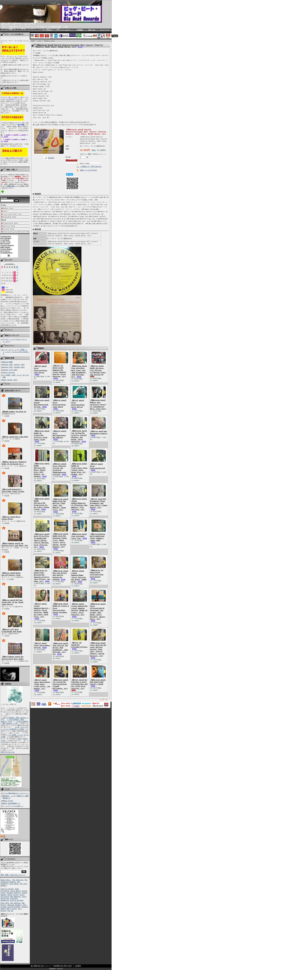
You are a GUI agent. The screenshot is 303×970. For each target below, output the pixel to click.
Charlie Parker (7, 889)
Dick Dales (14, 884)
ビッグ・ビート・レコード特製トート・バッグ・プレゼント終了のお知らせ (16, 352)
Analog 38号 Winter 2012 (14, 364)
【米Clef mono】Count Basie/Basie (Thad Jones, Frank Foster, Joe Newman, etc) (42, 684)
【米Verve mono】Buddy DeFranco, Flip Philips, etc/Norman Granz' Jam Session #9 (98, 370)
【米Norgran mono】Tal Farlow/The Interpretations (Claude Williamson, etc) (61, 684)
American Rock (9, 226)
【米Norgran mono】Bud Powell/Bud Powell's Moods (98, 682)
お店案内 (78, 966)
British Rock (8, 229)
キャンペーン (9, 346)
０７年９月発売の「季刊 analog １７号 (14, 722)
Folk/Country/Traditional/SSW (16, 232)
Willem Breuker (14, 907)
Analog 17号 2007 (10, 370)
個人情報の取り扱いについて (41, 966)
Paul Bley (5, 903)
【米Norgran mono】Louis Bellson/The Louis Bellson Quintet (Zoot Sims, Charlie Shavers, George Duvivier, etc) (98, 649)
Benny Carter (13, 895)
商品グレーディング (12, 335)
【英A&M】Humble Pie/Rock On (14, 412)
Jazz (4, 205)
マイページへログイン (63, 30)
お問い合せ (92, 30)
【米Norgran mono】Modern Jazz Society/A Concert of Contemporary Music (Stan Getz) (98, 404)
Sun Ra (10, 911)
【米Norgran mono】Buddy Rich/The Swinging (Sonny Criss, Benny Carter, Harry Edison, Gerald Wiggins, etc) (61, 540)
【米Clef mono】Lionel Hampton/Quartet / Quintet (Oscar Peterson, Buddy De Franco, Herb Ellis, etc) (42, 610)
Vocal (5, 211)
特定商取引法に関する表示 (62, 966)
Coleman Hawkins (14, 893)
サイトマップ (104, 30)
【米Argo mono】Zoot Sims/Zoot (15, 437)
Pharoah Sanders (14, 905)
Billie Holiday (17, 900)
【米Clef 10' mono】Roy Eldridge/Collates (79, 645)
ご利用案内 (79, 30)
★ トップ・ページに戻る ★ (13, 806)
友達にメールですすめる (88, 170)
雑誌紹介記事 (9, 358)
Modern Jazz (8, 208)
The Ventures (18, 880)
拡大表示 (51, 158)
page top (104, 699)
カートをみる (47, 30)
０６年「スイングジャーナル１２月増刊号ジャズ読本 (15, 728)
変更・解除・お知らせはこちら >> (13, 875)
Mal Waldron (15, 903)
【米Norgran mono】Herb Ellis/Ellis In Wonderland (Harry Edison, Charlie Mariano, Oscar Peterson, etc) (42, 540)
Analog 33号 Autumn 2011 (14, 367)
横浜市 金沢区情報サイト (11, 803)
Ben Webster (15, 896)
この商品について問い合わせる (90, 166)
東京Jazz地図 (8, 362)
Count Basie (15, 891)
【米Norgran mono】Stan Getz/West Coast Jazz (79, 536)
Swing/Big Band (9, 217)
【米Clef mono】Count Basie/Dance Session (42, 645)
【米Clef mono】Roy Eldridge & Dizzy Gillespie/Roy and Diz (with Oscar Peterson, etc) (79, 684)
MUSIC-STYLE (8, 801)
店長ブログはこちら (8, 752)
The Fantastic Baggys (14, 881)
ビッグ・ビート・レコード (18, 23)
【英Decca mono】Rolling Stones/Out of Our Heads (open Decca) (12, 602)
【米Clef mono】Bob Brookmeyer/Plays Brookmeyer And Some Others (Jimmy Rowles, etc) (98, 503)
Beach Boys (6, 880)
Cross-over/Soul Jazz (12, 214)
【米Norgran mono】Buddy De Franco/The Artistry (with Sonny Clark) (42, 435)
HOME (33, 41)
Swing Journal (9, 372)
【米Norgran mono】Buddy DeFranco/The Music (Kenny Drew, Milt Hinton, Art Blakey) (42, 470)
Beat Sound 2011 (10, 380)
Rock (4, 220)
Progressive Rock (10, 223)
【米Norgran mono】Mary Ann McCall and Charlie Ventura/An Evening (61, 575)
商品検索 (4, 198)
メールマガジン (10, 859)
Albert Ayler (11, 909)
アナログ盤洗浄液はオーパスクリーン (16, 793)
